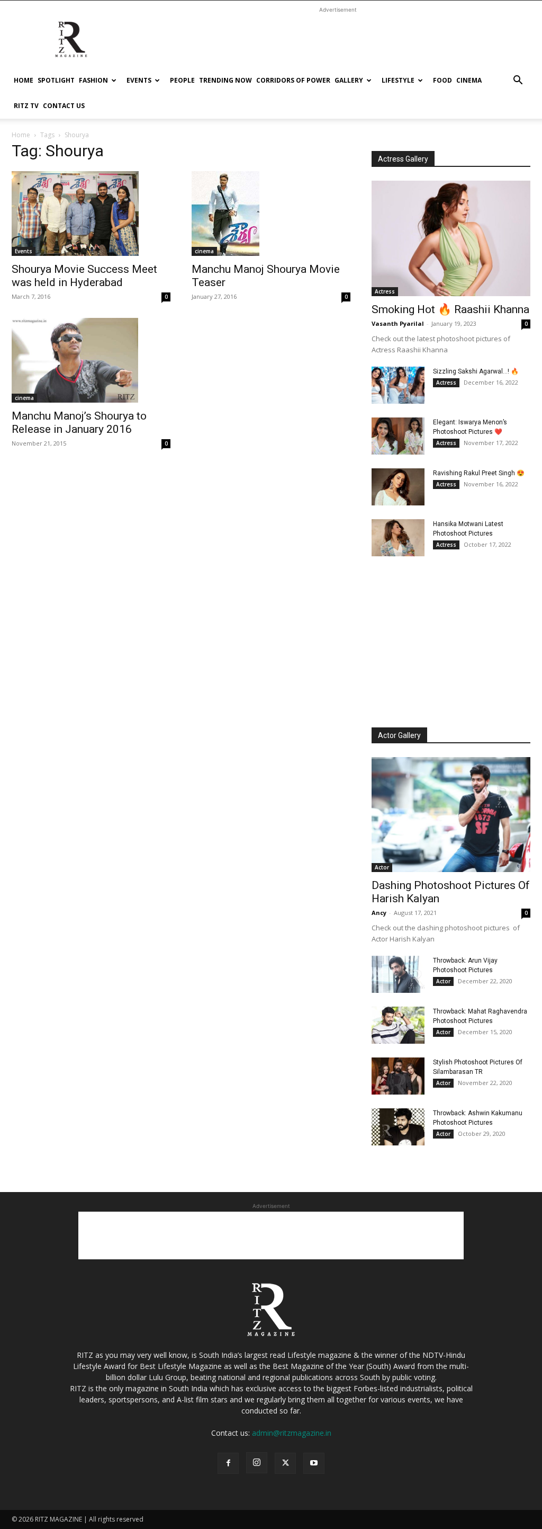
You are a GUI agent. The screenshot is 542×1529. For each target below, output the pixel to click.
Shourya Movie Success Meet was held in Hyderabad (84, 276)
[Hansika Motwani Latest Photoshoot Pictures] (398, 537)
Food (442, 80)
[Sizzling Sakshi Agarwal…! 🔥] (398, 385)
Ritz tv (26, 105)
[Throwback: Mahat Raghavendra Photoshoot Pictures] (398, 1025)
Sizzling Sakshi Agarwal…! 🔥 (476, 371)
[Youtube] (313, 1463)
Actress (385, 291)
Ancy (379, 913)
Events (139, 80)
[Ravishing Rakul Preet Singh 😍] (398, 486)
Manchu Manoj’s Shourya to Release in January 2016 (79, 422)
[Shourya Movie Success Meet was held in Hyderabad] (91, 213)
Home (23, 80)
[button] (517, 81)
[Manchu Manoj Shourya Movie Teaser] (271, 213)
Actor (382, 867)
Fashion (93, 80)
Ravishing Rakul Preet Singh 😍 (479, 473)
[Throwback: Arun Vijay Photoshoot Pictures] (398, 974)
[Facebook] (228, 1463)
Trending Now (225, 80)
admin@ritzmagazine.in (291, 1433)
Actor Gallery (399, 735)
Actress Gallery (403, 159)
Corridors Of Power (293, 80)
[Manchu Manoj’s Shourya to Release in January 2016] (91, 360)
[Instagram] (256, 1462)
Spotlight (56, 80)
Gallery (349, 80)
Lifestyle (398, 80)
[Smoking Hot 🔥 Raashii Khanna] (451, 238)
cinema (469, 80)
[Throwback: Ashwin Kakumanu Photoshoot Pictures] (398, 1126)
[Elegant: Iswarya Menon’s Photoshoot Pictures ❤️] (398, 436)
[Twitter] (285, 1463)
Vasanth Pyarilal (398, 323)
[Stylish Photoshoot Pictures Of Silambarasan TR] (398, 1076)
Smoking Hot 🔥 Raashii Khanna (450, 309)
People (182, 80)
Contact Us (64, 105)
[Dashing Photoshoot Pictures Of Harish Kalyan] (451, 815)
